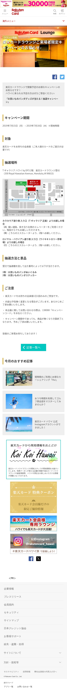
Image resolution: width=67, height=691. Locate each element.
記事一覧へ (33, 347)
